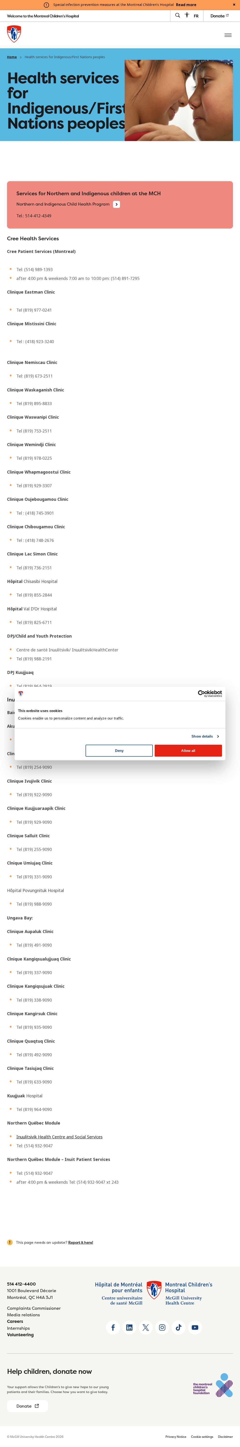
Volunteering (20, 1335)
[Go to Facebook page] (113, 1328)
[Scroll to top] (228, 1414)
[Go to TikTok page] (179, 1328)
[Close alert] (234, 5)
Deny (119, 751)
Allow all (188, 751)
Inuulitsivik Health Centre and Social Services (59, 1137)
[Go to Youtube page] (195, 1328)
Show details (202, 736)
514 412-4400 (21, 1284)
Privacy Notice (175, 1437)
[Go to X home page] (146, 1328)
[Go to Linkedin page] (129, 1328)
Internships (18, 1328)
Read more (186, 5)
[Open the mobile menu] (228, 35)
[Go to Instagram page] (162, 1328)
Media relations (23, 1315)
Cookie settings (202, 1437)
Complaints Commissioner (34, 1308)
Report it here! (80, 1242)
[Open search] (177, 15)
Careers (15, 1321)
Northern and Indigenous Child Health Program (62, 204)
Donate (217, 16)
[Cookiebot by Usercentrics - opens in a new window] (201, 693)
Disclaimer (225, 1437)
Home (12, 57)
